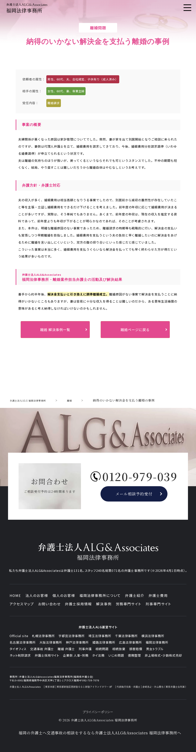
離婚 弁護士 (66, 648)
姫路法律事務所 (103, 642)
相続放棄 (118, 648)
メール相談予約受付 (134, 494)
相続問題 (102, 648)
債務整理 (134, 655)
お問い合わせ (49, 603)
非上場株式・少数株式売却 (163, 655)
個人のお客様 (63, 595)
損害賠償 (135, 648)
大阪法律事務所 (50, 642)
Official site (19, 635)
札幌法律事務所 (43, 635)
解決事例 (104, 603)
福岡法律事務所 (157, 642)
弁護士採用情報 (78, 603)
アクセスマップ (22, 603)
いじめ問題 (116, 655)
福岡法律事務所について (100, 595)
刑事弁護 (85, 648)
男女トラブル (155, 648)
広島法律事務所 (130, 642)
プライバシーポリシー (98, 711)
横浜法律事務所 (152, 635)
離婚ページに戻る (135, 329)
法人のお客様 (36, 595)
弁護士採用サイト (47, 655)
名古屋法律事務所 (23, 642)
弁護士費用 (158, 595)
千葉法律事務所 (126, 635)
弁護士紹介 (134, 595)
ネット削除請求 (20, 655)
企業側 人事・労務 (75, 655)
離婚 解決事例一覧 (55, 329)
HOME (15, 595)
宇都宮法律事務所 (72, 635)
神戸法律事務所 (77, 642)
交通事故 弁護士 (42, 648)
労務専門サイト (128, 603)
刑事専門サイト (158, 603)
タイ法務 (98, 655)
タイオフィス (18, 648)
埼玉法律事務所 (99, 635)
